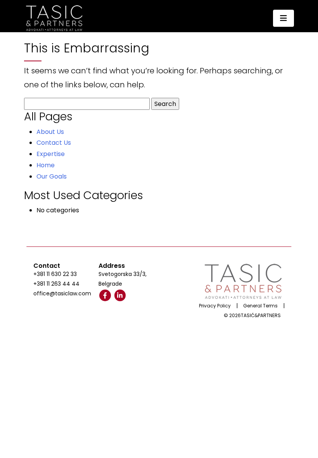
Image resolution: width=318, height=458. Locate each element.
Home (45, 165)
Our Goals (51, 176)
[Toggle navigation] (283, 18)
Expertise (50, 153)
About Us (50, 131)
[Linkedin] (120, 295)
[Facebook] (105, 295)
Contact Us (53, 142)
